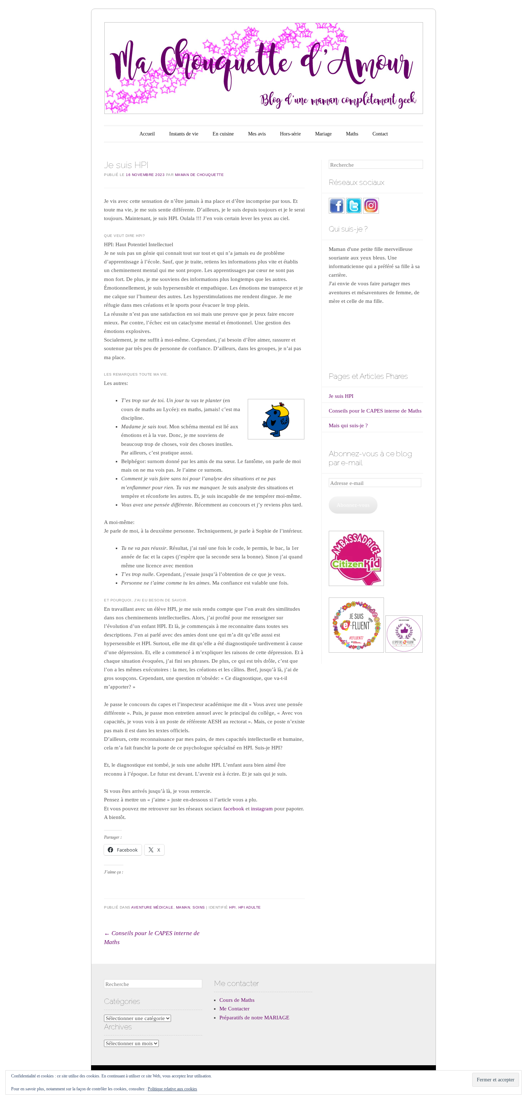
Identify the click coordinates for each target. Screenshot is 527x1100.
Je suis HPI (341, 396)
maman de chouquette (199, 175)
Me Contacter (234, 1008)
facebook (233, 808)
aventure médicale (152, 907)
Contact (380, 134)
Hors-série (290, 134)
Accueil (147, 134)
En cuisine (223, 134)
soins (199, 907)
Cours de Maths (237, 1000)
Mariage (323, 134)
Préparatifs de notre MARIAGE (254, 1017)
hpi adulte (249, 907)
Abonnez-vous (353, 505)
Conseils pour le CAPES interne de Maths (375, 411)
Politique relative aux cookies (172, 1088)
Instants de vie (183, 134)
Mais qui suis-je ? (348, 425)
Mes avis (257, 134)
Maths (352, 134)
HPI (232, 907)
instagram (262, 808)
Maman (183, 907)
